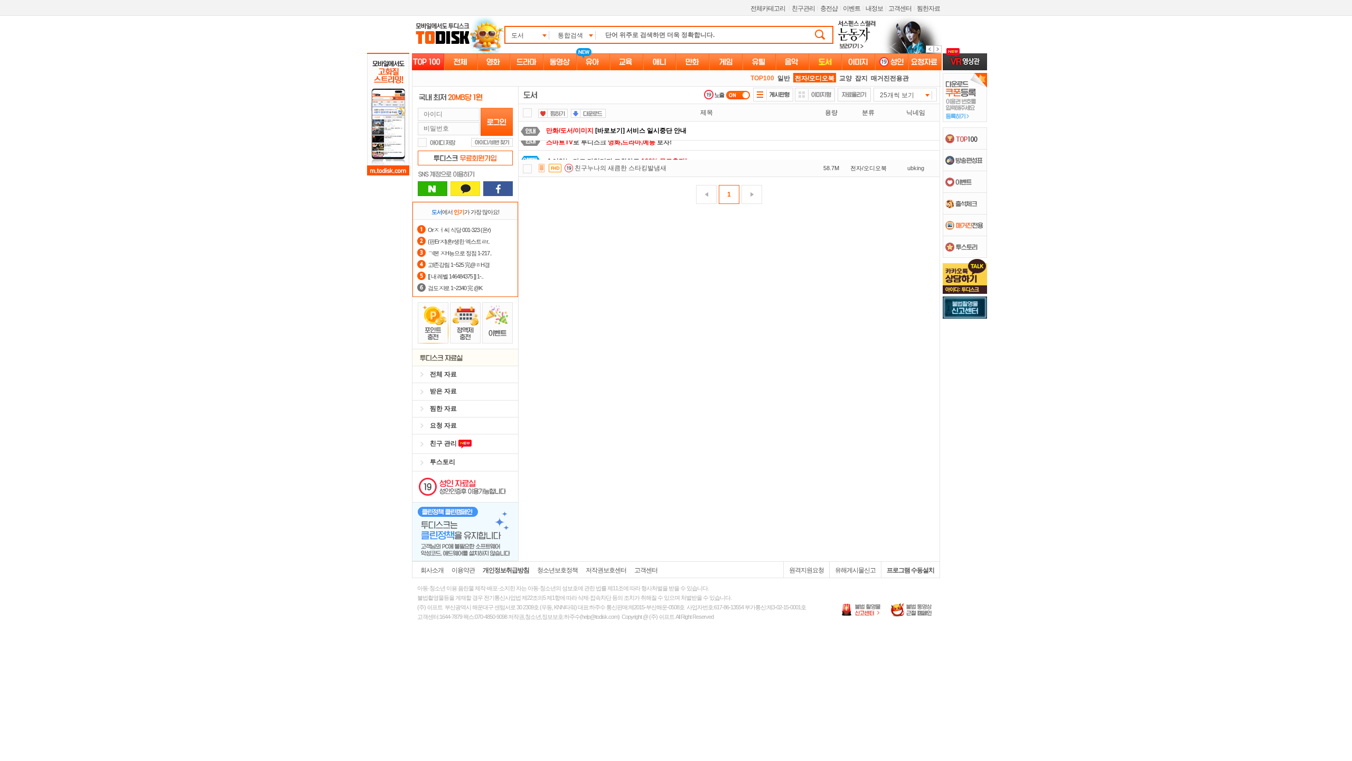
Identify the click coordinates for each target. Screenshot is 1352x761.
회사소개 (432, 570)
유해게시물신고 (855, 570)
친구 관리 (444, 443)
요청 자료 (443, 425)
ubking (915, 168)
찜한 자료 (443, 408)
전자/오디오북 (814, 78)
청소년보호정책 (557, 570)
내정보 (874, 8)
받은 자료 (443, 391)
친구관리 (803, 8)
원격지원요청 (806, 570)
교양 (845, 78)
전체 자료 (443, 374)
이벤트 (851, 8)
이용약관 (463, 570)
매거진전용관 (890, 78)
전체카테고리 (767, 8)
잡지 (861, 78)
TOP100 (762, 78)
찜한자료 (928, 8)
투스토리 (442, 462)
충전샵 (829, 8)
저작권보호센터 (606, 570)
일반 (783, 78)
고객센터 (900, 8)
